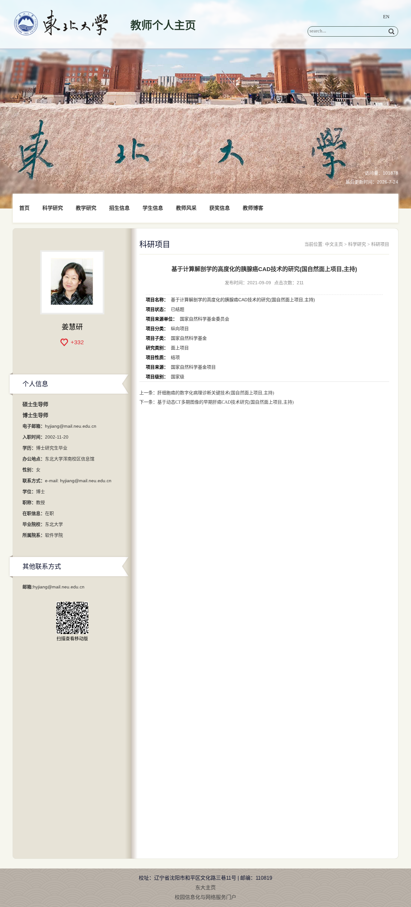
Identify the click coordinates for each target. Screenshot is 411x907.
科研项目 (380, 244)
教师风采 (186, 208)
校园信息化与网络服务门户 (205, 897)
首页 (24, 208)
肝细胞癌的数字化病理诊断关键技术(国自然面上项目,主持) (215, 392)
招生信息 (119, 208)
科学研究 (52, 208)
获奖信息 (219, 208)
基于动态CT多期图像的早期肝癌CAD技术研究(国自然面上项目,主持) (225, 402)
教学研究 (86, 208)
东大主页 (205, 887)
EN (386, 16)
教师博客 (253, 208)
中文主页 (334, 244)
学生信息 (153, 208)
